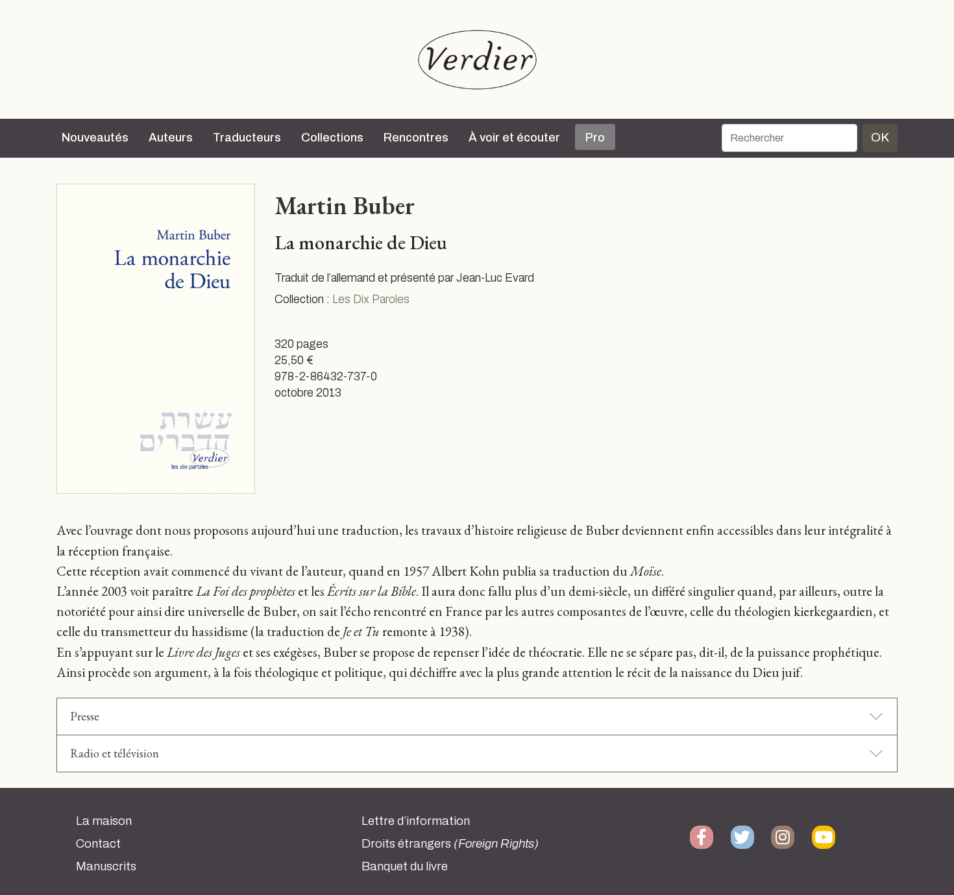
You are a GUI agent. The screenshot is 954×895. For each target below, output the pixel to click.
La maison (104, 821)
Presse (84, 716)
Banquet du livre (404, 866)
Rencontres (416, 137)
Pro (595, 137)
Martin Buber (345, 205)
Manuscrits (106, 866)
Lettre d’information (415, 821)
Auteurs (171, 137)
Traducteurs (247, 137)
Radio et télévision (114, 753)
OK (880, 137)
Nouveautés (95, 137)
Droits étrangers (450, 843)
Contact (98, 843)
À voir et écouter (514, 137)
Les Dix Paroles (371, 299)
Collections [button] (332, 137)
